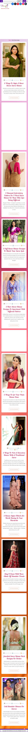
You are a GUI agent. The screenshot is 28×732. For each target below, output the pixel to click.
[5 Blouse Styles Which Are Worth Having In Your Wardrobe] (14, 492)
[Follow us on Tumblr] (25, 4)
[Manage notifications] (24, 729)
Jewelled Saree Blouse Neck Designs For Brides (14, 657)
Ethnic (22, 80)
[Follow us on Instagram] (23, 4)
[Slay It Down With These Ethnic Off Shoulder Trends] (14, 553)
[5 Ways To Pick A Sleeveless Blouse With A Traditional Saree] (14, 430)
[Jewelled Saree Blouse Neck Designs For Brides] (14, 633)
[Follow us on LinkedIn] (20, 4)
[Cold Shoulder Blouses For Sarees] (14, 689)
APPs (24, 1)
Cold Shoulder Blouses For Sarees (14, 707)
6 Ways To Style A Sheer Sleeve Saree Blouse (14, 84)
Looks (23, 653)
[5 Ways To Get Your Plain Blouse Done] (14, 371)
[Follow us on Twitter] (15, 4)
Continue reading (14, 97)
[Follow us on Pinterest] (18, 4)
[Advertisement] (14, 24)
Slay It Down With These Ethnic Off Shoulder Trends (14, 575)
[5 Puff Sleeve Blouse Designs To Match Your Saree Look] (14, 231)
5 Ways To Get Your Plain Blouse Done (14, 395)
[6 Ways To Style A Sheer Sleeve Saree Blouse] (14, 60)
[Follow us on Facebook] (12, 4)
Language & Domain (19, 1)
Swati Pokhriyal (16, 80)
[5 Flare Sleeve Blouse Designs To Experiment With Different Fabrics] (14, 286)
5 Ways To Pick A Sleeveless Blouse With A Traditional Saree (14, 455)
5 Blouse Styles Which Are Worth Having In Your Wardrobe (14, 518)
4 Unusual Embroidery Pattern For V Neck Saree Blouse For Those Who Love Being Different (14, 196)
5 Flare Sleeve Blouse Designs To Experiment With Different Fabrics (14, 309)
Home (10, 40)
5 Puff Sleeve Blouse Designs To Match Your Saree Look (14, 249)
